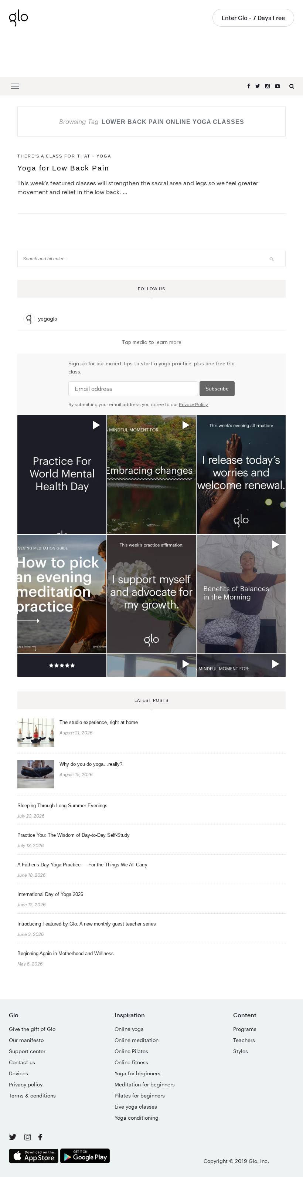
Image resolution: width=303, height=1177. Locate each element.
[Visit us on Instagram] (28, 1138)
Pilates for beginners (140, 1095)
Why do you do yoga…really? (90, 764)
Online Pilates (131, 1051)
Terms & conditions (32, 1095)
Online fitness (131, 1062)
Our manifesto (26, 1040)
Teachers (244, 1040)
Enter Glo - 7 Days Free (253, 17)
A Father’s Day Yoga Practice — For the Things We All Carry (82, 864)
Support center (27, 1051)
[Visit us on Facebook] (40, 1138)
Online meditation (137, 1040)
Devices (18, 1073)
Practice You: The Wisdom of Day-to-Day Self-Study (73, 835)
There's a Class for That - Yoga (64, 156)
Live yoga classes (136, 1106)
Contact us (22, 1062)
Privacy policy (25, 1084)
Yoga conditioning (137, 1118)
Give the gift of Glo (32, 1029)
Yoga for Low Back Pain (63, 168)
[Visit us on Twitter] (13, 1137)
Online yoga (129, 1029)
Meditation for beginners (145, 1084)
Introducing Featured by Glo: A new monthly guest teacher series (86, 924)
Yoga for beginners (137, 1073)
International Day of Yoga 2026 (50, 894)
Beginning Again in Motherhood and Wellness (65, 953)
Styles (240, 1051)
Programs (244, 1029)
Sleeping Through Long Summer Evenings (62, 805)
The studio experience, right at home (98, 722)
